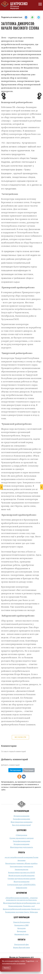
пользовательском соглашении (13, 963)
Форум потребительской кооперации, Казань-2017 (21, 909)
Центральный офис (21, 945)
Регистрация (28, 770)
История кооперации (21, 816)
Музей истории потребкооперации (21, 876)
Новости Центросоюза (21, 922)
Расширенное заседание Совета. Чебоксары (21, 912)
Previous (3, 95)
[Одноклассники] (19, 777)
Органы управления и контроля (22, 838)
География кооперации (21, 819)
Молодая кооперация (21, 882)
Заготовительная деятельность (21, 867)
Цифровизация (21, 888)
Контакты (21, 939)
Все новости (20, 737)
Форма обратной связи (21, 948)
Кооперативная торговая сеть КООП (21, 873)
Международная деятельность (21, 847)
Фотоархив (21, 928)
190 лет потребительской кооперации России (21, 857)
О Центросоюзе (21, 835)
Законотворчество (21, 870)
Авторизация (15, 770)
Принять (6, 968)
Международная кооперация (21, 822)
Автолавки (22, 861)
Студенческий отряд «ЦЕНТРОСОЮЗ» (21, 885)
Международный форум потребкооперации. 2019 (21, 903)
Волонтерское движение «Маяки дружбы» (21, 864)
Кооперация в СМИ (21, 925)
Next (39, 95)
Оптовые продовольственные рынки (21, 879)
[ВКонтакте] (24, 777)
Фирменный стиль (21, 934)
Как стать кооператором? (21, 825)
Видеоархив (21, 931)
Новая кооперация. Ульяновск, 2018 (21, 906)
